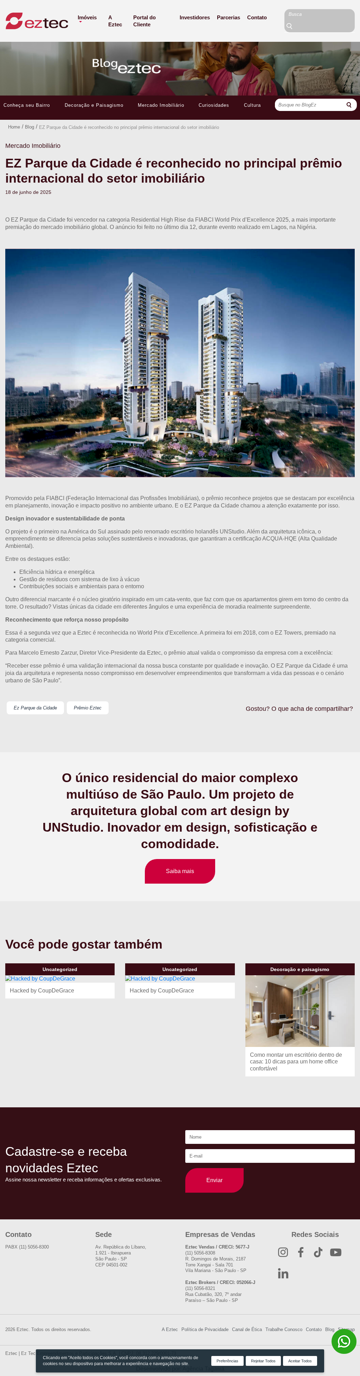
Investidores (195, 17)
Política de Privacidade (205, 1329)
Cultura (252, 105)
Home (14, 127)
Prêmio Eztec (88, 707)
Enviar (214, 1180)
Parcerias (228, 17)
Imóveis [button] (87, 17)
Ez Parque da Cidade (35, 707)
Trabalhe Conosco (283, 1329)
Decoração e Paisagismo (94, 105)
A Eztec (115, 20)
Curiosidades (214, 105)
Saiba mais (180, 871)
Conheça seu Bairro (27, 105)
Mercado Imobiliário (161, 105)
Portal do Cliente (144, 20)
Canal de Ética (247, 1329)
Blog (29, 127)
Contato (257, 17)
